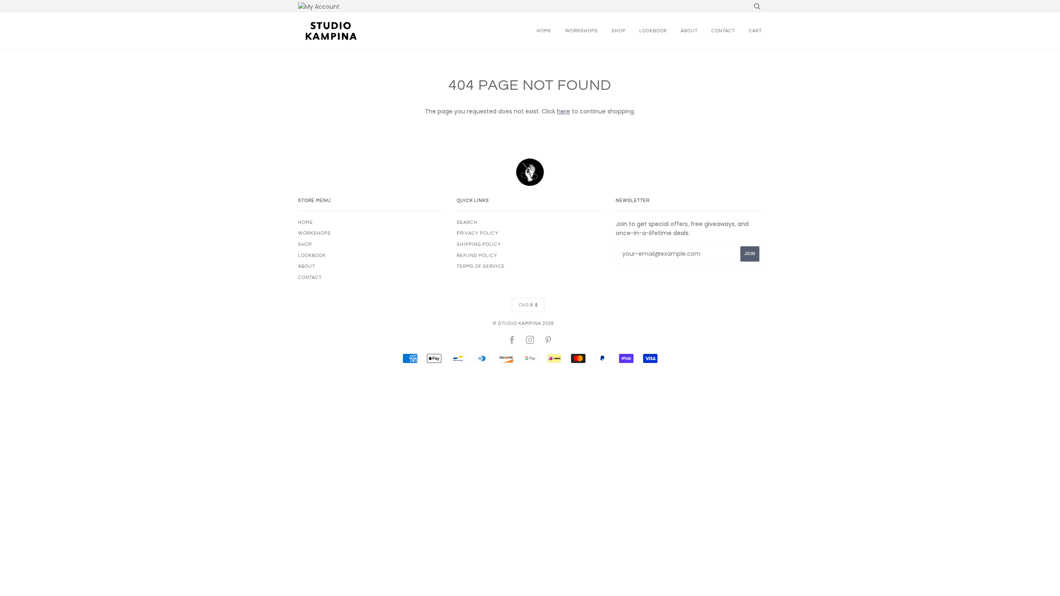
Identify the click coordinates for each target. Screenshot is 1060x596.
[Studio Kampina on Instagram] (530, 341)
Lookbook (653, 31)
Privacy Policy (478, 233)
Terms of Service (481, 266)
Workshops (581, 31)
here (563, 111)
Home (544, 31)
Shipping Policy (479, 244)
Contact (723, 31)
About (689, 31)
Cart (755, 31)
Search (467, 222)
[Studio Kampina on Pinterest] (548, 341)
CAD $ (526, 305)
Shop (619, 31)
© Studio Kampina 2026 (523, 323)
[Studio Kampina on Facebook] (512, 341)
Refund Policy (477, 255)
